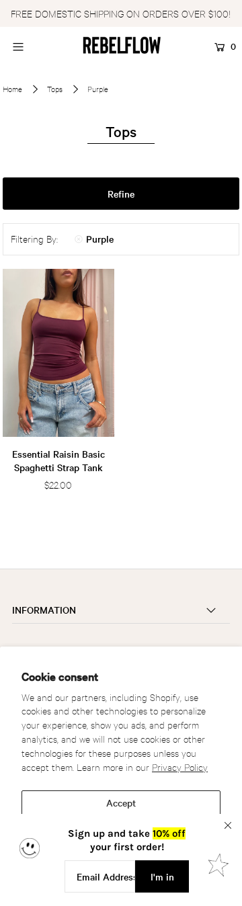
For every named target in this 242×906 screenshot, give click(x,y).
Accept (121, 802)
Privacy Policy (180, 766)
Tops (55, 88)
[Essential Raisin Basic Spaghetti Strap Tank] (58, 353)
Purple (100, 238)
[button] (121, 193)
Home (12, 88)
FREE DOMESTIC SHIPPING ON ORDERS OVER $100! (121, 13)
